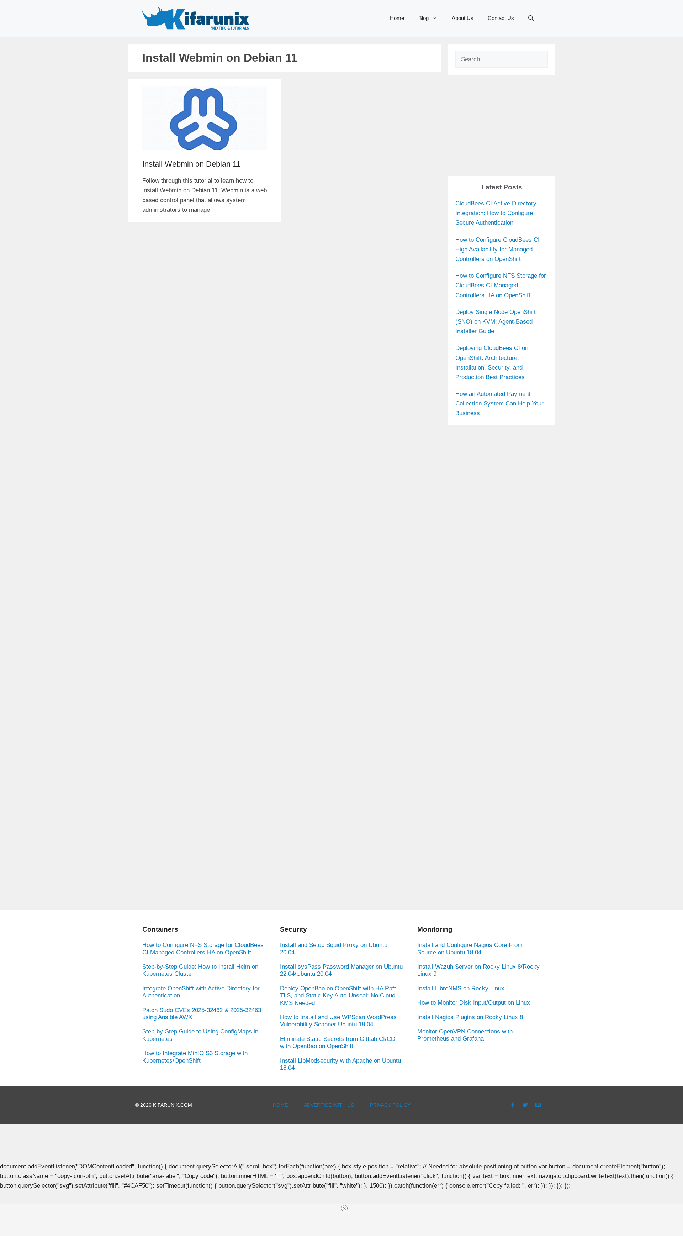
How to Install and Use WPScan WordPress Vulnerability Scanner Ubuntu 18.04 (338, 1021)
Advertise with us (329, 1105)
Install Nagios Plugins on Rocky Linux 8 (470, 1017)
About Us (462, 18)
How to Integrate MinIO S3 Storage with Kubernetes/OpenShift (195, 1057)
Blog (423, 18)
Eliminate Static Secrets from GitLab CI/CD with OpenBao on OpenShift (337, 1042)
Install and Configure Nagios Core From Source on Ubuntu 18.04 (470, 948)
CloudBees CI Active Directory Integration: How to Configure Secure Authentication (495, 213)
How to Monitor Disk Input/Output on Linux (473, 1002)
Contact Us (501, 18)
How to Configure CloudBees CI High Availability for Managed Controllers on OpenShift (497, 249)
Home (397, 18)
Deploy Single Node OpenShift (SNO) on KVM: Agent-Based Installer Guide (495, 322)
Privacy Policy (390, 1105)
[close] (344, 1208)
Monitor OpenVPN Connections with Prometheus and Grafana (465, 1035)
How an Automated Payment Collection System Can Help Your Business (499, 404)
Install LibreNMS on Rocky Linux (460, 988)
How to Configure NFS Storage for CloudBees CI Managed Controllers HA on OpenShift (500, 285)
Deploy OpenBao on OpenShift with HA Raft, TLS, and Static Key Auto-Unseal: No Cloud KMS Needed (339, 995)
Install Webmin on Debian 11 (191, 163)
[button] (531, 18)
